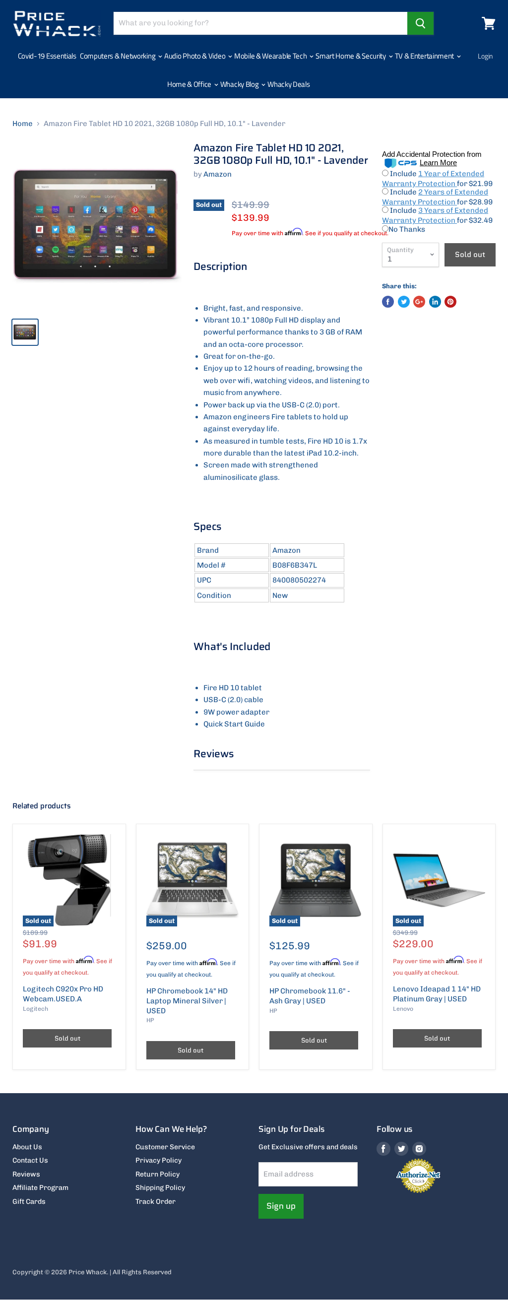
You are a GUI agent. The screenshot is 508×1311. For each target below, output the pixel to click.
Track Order (155, 1201)
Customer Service (165, 1147)
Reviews (26, 1174)
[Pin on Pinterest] (450, 302)
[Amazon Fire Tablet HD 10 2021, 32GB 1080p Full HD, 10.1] (97, 226)
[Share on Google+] (419, 302)
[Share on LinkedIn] (435, 302)
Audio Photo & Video (195, 56)
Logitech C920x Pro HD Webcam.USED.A (63, 993)
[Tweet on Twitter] (404, 302)
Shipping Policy (160, 1187)
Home (22, 124)
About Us (27, 1147)
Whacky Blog (240, 84)
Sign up (281, 1206)
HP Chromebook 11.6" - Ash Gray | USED (309, 995)
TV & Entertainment (425, 56)
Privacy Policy (158, 1160)
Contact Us (30, 1160)
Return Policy (157, 1174)
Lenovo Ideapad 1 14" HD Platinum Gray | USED (437, 993)
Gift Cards (29, 1201)
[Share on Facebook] (388, 302)
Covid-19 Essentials (47, 56)
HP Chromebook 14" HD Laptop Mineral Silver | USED (187, 1000)
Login (485, 56)
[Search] (420, 23)
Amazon (217, 174)
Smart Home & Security (351, 56)
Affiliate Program (40, 1187)
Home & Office (190, 84)
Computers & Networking (118, 56)
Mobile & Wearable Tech (271, 56)
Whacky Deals (288, 84)
